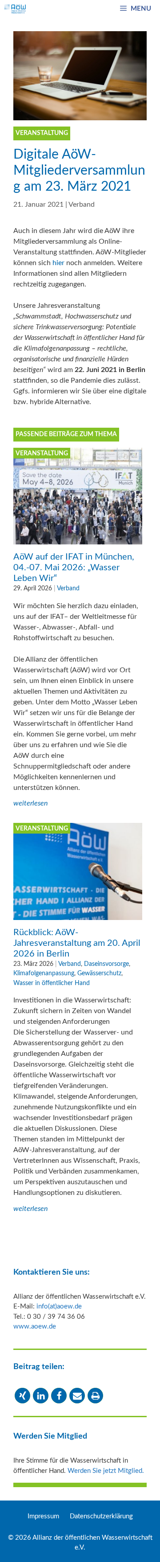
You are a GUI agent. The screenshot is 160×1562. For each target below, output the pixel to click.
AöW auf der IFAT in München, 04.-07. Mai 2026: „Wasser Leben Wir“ (73, 567)
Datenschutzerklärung (101, 1516)
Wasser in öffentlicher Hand (51, 983)
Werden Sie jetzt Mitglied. (106, 1471)
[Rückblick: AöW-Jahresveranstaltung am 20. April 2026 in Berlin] (77, 914)
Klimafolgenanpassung (43, 973)
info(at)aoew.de (59, 1306)
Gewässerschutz (99, 973)
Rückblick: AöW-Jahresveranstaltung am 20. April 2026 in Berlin (76, 943)
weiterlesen (30, 803)
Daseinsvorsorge (106, 964)
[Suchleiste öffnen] (99, 9)
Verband (81, 204)
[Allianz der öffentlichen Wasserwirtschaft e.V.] (15, 9)
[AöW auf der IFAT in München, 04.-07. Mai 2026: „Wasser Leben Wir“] (77, 539)
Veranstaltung (42, 453)
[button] (22, 1395)
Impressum (43, 1516)
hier (58, 262)
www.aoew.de (34, 1326)
